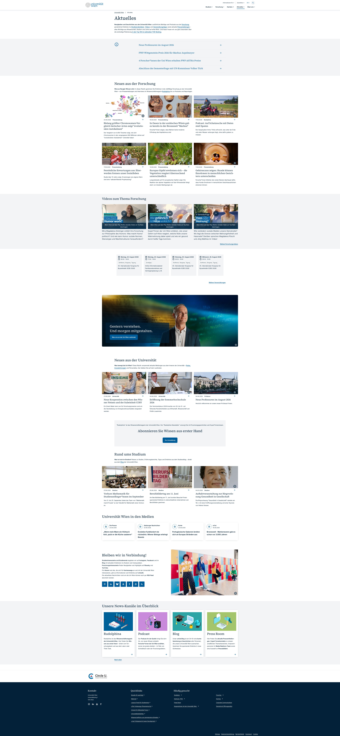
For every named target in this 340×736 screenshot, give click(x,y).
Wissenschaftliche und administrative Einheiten (145, 717)
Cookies (255, 734)
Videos (147, 27)
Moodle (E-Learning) (137, 695)
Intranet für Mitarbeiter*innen (139, 710)
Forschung (185, 24)
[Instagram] (89, 704)
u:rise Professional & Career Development (143, 721)
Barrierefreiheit (240, 734)
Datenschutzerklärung (227, 734)
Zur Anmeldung (170, 440)
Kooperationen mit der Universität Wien (185, 706)
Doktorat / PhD (178, 699)
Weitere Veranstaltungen (217, 282)
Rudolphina (166, 91)
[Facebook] (101, 704)
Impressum (248, 734)
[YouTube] (97, 704)
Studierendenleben (137, 27)
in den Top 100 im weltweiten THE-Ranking (146, 32)
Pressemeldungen (183, 27)
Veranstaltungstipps (160, 27)
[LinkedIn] (93, 704)
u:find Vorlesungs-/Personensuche (141, 706)
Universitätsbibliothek (137, 713)
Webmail (133, 699)
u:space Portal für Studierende (140, 702)
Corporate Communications (224, 702)
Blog (122, 462)
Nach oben (118, 660)
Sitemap (217, 734)
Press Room (177, 702)
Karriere (218, 699)
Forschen (219, 695)
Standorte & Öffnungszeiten (224, 706)
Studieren (177, 695)
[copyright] (143, 115)
